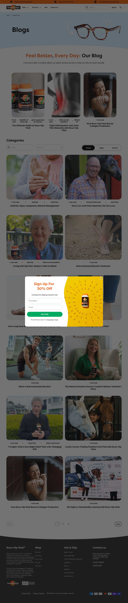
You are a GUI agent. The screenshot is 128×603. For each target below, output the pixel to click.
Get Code (44, 314)
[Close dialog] (101, 278)
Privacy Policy (50, 319)
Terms (56, 319)
